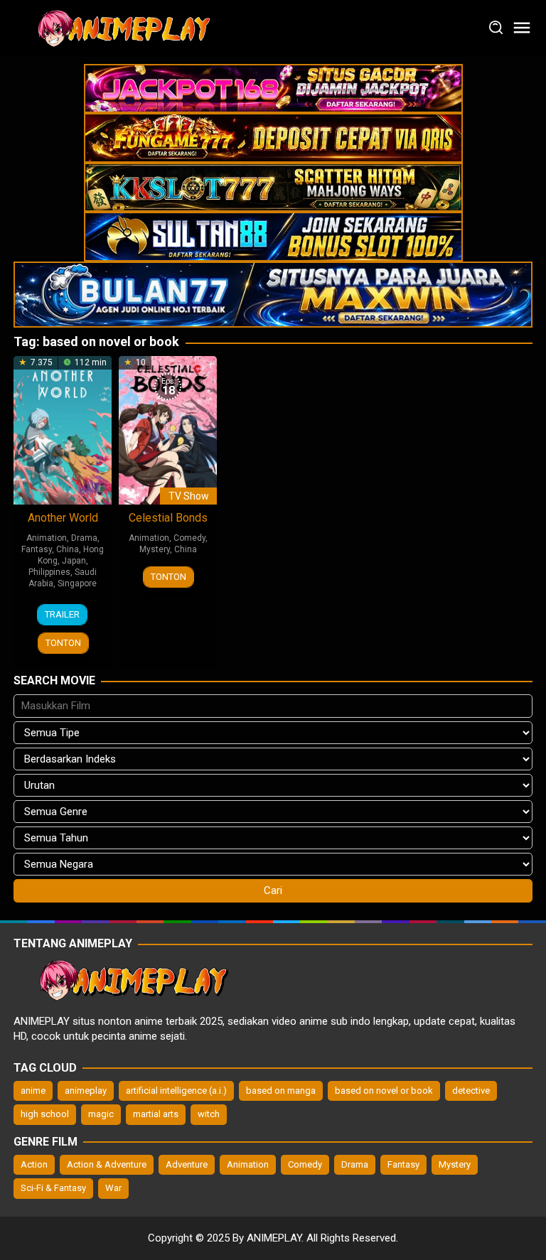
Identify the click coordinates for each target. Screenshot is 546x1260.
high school (45, 1114)
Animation (46, 538)
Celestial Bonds (168, 517)
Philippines (49, 572)
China (67, 549)
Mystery (154, 549)
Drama (84, 538)
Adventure (187, 1164)
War (113, 1188)
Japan (74, 561)
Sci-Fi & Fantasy (53, 1188)
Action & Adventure (106, 1164)
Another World (63, 517)
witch (209, 1114)
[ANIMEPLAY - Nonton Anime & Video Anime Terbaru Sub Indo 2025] (120, 27)
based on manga (281, 1090)
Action (34, 1164)
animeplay (86, 1090)
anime (33, 1090)
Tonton (63, 642)
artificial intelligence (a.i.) (176, 1090)
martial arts (155, 1114)
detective (471, 1090)
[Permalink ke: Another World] (62, 429)
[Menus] (521, 28)
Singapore (77, 583)
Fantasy (36, 549)
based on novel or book (384, 1090)
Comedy (189, 538)
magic (101, 1114)
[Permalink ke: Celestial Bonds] (168, 429)
